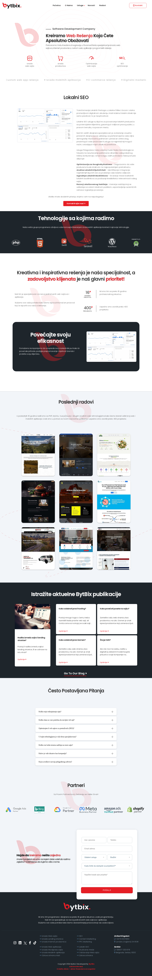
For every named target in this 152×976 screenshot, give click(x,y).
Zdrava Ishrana (76, 966)
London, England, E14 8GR (126, 941)
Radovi (102, 5)
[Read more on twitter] (25, 942)
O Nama (69, 5)
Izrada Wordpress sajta (52, 949)
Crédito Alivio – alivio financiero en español (76, 969)
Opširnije (21, 659)
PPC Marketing (85, 941)
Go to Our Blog (74, 673)
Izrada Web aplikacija (51, 947)
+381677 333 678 (122, 949)
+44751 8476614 (122, 939)
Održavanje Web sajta (89, 952)
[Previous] (37, 451)
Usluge (80, 5)
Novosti (91, 5)
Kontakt (139, 5)
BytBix (91, 964)
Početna (57, 5)
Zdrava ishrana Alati (51, 955)
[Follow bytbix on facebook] (30, 942)
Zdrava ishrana (86, 955)
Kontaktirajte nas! (75, 203)
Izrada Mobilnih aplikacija (53, 952)
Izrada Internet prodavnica (54, 941)
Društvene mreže (86, 949)
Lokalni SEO (84, 947)
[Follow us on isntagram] (14, 942)
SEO (81, 936)
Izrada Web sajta (49, 936)
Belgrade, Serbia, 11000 (125, 952)
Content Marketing (87, 939)
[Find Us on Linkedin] (20, 942)
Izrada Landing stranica (52, 939)
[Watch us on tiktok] (34, 942)
